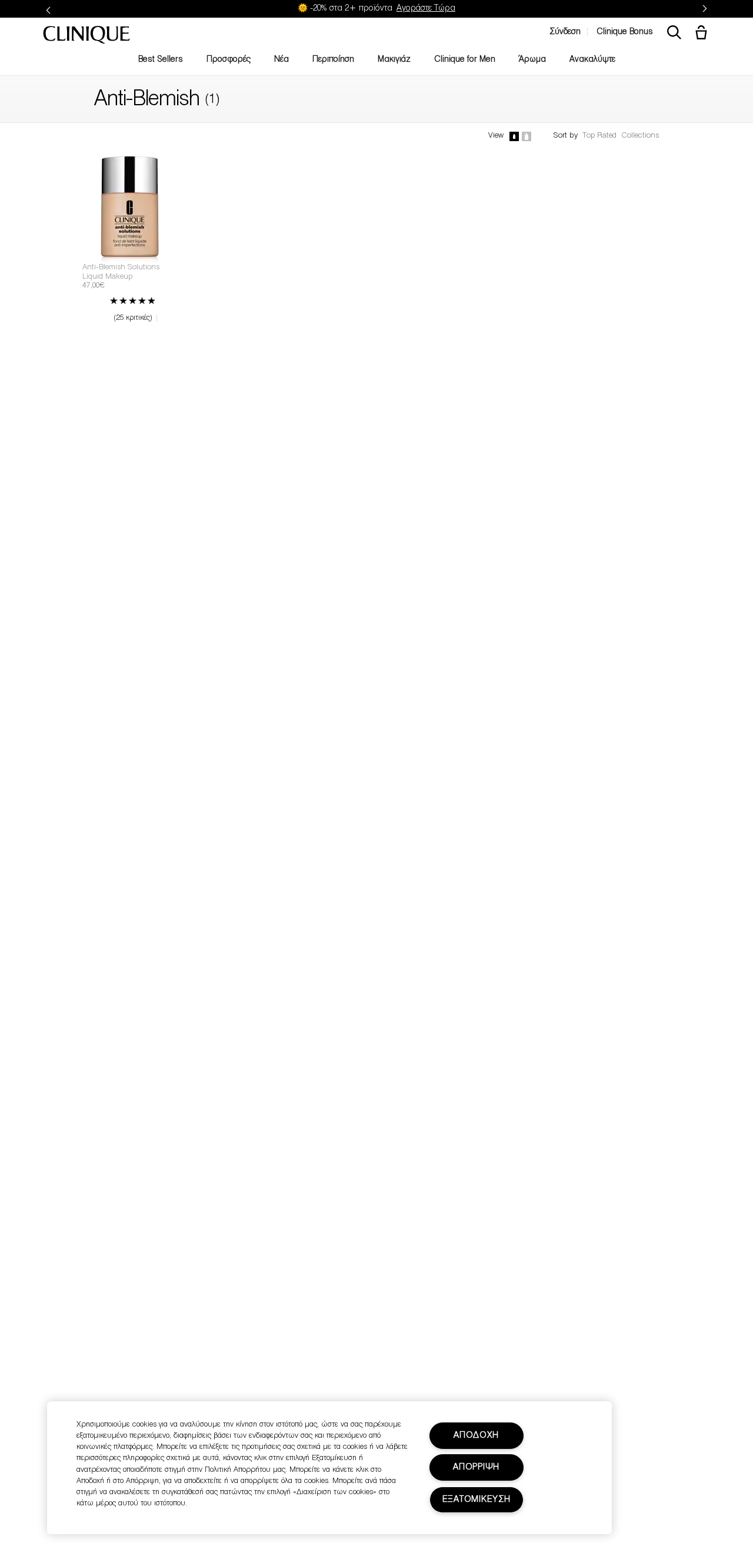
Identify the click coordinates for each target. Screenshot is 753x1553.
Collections (640, 135)
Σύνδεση (565, 32)
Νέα (281, 60)
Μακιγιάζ (394, 60)
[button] (703, 33)
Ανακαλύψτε (592, 60)
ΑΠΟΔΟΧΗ (476, 1436)
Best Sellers (160, 60)
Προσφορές (228, 60)
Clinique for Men (464, 60)
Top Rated (599, 135)
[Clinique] (86, 35)
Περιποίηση (333, 60)
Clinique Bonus (625, 32)
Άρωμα (532, 60)
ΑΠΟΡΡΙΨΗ (476, 1467)
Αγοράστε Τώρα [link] (426, 8)
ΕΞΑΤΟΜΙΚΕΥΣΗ (476, 1500)
